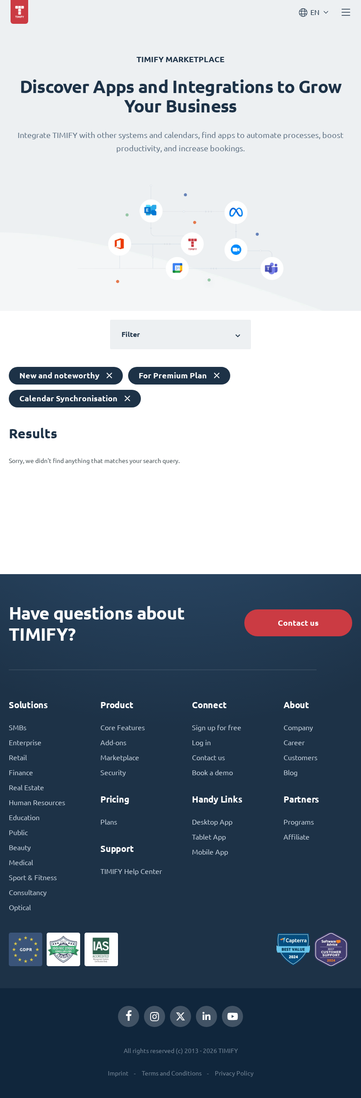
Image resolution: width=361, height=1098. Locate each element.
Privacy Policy (234, 1073)
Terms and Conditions (172, 1073)
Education (24, 818)
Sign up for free (216, 728)
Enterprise (25, 743)
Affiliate (296, 837)
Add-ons (113, 743)
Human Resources (37, 803)
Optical (20, 907)
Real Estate (26, 788)
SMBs (17, 728)
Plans (108, 822)
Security (113, 773)
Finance (21, 773)
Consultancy (28, 892)
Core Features (122, 728)
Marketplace (119, 758)
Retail (18, 758)
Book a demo (212, 773)
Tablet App (209, 837)
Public (18, 833)
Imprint (118, 1073)
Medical (21, 862)
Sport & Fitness (33, 877)
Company (298, 728)
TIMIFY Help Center (131, 871)
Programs (299, 822)
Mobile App (210, 852)
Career (294, 743)
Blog (291, 773)
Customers (300, 758)
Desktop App (212, 822)
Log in (201, 743)
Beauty (20, 848)
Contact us (298, 622)
